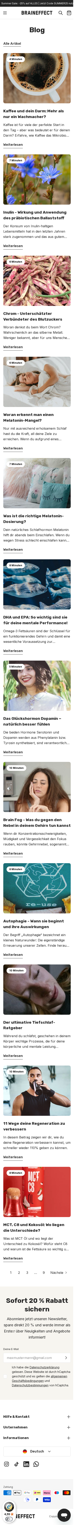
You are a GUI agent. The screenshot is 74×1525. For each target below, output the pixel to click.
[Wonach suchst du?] (61, 13)
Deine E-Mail (11, 1349)
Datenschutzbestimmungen (30, 1385)
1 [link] (11, 1273)
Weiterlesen (13, 145)
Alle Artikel (12, 43)
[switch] (9, 1519)
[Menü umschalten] (5, 13)
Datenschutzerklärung (44, 1367)
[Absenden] (66, 1357)
